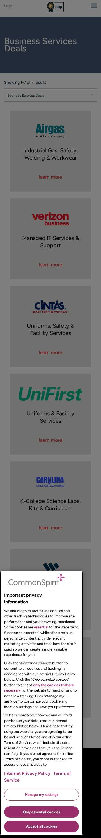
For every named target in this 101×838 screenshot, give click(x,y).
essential (41, 627)
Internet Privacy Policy (27, 773)
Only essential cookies (41, 812)
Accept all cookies (41, 826)
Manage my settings (41, 794)
